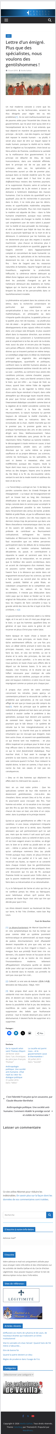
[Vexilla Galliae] (28, 11)
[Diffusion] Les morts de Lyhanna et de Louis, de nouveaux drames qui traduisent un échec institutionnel (25, 1336)
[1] (16, 117)
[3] (10, 706)
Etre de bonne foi (11, 1350)
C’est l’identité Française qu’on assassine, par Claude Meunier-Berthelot (29, 1098)
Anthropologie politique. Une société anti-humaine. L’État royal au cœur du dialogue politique (16, 1072)
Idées (8, 36)
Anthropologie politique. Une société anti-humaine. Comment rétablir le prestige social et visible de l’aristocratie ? (27, 1111)
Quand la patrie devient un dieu (17, 1354)
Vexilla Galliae (26, 70)
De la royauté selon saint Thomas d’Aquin (15, 1049)
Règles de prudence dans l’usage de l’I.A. (21, 1359)
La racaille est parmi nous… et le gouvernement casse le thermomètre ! (37, 1052)
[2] (19, 609)
